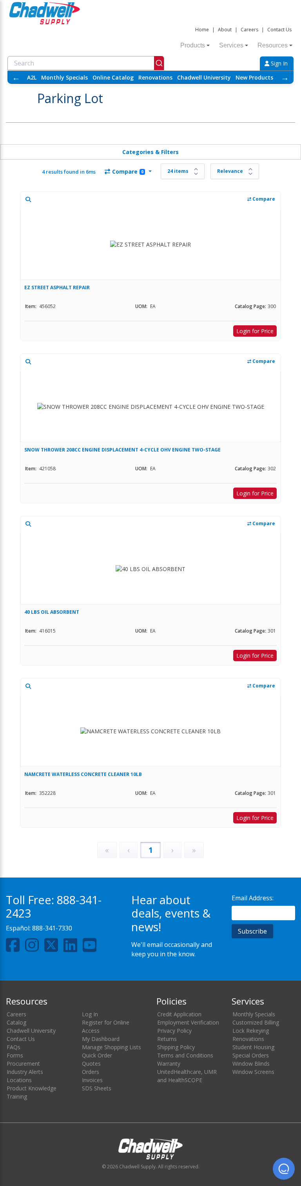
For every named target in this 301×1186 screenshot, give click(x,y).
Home (202, 29)
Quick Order (97, 1055)
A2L (31, 77)
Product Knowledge (31, 1088)
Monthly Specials (64, 77)
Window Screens (253, 1071)
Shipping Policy (176, 1047)
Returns (167, 1039)
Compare (127, 171)
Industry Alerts (25, 1071)
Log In (90, 1014)
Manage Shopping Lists (111, 1047)
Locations (19, 1080)
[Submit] (159, 63)
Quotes (91, 1063)
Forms (15, 1055)
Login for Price (255, 331)
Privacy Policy (174, 1030)
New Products (254, 77)
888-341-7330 (52, 928)
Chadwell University (204, 77)
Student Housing (253, 1047)
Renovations (155, 77)
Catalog (16, 1022)
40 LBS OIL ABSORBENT (51, 612)
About (225, 29)
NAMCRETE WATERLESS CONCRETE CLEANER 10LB (83, 774)
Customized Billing (255, 1022)
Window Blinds (251, 1063)
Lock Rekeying (250, 1030)
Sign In (278, 63)
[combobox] (85, 63)
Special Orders (250, 1055)
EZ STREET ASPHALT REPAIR (57, 287)
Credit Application (179, 1014)
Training (17, 1096)
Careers (249, 29)
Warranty (168, 1063)
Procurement (23, 1063)
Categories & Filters (150, 152)
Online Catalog (113, 77)
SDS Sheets (96, 1088)
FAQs (13, 1047)
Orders (90, 1071)
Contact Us (279, 29)
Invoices (92, 1080)
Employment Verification (188, 1022)
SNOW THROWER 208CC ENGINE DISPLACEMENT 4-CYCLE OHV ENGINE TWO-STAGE (122, 449)
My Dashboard (101, 1039)
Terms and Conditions (185, 1055)
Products (192, 45)
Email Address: (253, 898)
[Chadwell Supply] (44, 12)
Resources (272, 45)
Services (231, 45)
